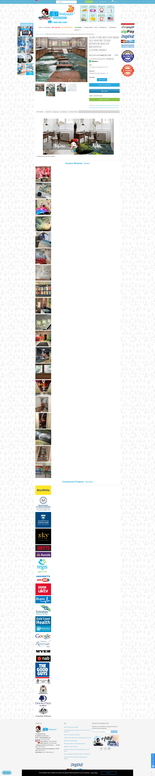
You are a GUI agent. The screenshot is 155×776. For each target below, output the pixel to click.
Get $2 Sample (88, 1)
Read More (87, 163)
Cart (111, 1)
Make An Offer (104, 99)
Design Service (88, 27)
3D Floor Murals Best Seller (111, 105)
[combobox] (66, 1)
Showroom (112, 27)
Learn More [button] (94, 772)
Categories (46, 27)
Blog (96, 27)
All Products (92, 107)
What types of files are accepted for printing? (75, 743)
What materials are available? (71, 727)
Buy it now (104, 91)
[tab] (40, 111)
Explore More (89, 481)
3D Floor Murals (100, 105)
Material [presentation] (48, 112)
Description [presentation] (40, 112)
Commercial (103, 27)
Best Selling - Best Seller (102, 107)
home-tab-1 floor (114, 107)
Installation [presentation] (63, 112)
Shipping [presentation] (55, 112)
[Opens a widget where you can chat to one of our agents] (7, 773)
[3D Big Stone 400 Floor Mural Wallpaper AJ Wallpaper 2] (39, 88)
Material (91, 71)
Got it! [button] (109, 772)
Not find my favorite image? (70, 740)
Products (42, 34)
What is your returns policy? (71, 746)
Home (40, 27)
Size (90, 65)
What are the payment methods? (72, 734)
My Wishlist (103, 2)
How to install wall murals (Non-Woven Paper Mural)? (77, 754)
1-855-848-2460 (59, 22)
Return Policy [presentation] (73, 112)
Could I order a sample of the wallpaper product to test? (77, 737)
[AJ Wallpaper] (57, 13)
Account (96, 2)
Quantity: (92, 77)
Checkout (116, 2)
